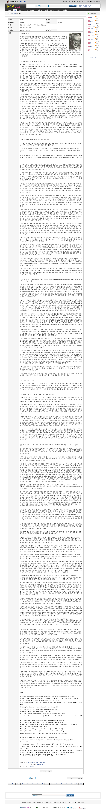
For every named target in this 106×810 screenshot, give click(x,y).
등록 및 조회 (81, 802)
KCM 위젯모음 (72, 802)
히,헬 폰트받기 (87, 6)
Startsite (65, 1)
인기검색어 (46, 802)
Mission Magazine (95, 1)
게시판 (71, 1)
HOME (14, 13)
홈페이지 (24, 802)
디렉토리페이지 (37, 802)
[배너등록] (93, 57)
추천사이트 (54, 802)
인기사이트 (63, 802)
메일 (76, 1)
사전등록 (79, 6)
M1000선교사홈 (84, 1)
